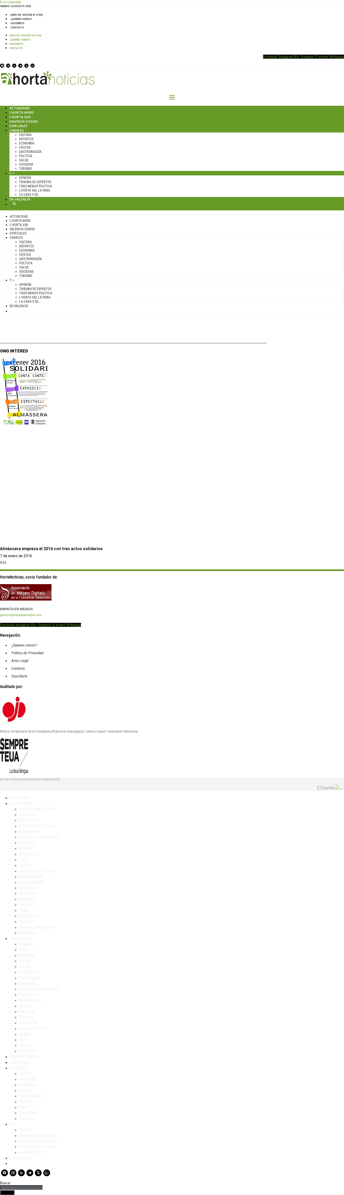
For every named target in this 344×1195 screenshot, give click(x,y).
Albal (23, 949)
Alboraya (27, 814)
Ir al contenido (10, 2)
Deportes (26, 139)
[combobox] (21, 1187)
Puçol (24, 910)
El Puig (25, 848)
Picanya (26, 1017)
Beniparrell (29, 972)
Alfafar (25, 966)
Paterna (26, 904)
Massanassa (30, 1000)
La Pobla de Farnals (37, 871)
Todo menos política (35, 186)
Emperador (29, 854)
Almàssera (28, 831)
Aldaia (24, 961)
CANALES (18, 1067)
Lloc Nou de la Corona (39, 989)
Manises (26, 994)
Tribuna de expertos (35, 182)
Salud (23, 160)
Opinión (25, 178)
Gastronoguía (30, 152)
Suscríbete (17, 23)
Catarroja (27, 983)
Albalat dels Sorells (37, 809)
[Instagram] (8, 66)
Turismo (25, 168)
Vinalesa (26, 932)
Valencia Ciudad (23, 121)
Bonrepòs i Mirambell (39, 837)
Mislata (26, 1006)
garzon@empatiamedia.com (21, 615)
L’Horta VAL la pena (37, 1146)
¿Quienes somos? (21, 19)
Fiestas (25, 147)
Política (25, 156)
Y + (11, 173)
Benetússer (29, 977)
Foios (24, 859)
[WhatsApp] (32, 66)
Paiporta (27, 1011)
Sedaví (25, 1034)
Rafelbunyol (29, 916)
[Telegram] (20, 66)
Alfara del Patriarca (37, 825)
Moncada (27, 893)
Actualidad (19, 108)
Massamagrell (32, 882)
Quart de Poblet (33, 1028)
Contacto (17, 27)
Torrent (26, 1045)
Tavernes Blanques (36, 927)
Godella (26, 865)
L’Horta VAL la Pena (34, 190)
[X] (26, 66)
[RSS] (14, 66)
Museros (27, 899)
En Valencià (19, 199)
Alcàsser (27, 955)
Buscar (14, 203)
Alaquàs (26, 944)
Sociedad (26, 164)
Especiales (18, 126)
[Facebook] (2, 66)
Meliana (26, 887)
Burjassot (27, 842)
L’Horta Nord (21, 112)
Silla (23, 1039)
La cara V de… (29, 195)
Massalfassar (31, 876)
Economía (26, 143)
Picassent (28, 1022)
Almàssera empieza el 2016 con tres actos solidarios (51, 548)
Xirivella (26, 1051)
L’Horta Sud (20, 117)
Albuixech (28, 820)
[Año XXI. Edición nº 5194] (27, 14)
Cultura (25, 135)
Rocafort (27, 921)
